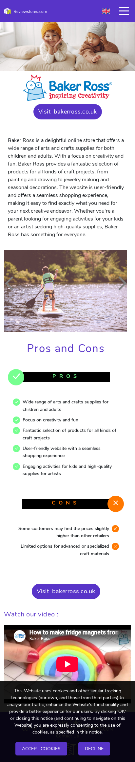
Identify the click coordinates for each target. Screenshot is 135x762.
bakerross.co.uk (75, 111)
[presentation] (12, 283)
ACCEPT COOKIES (41, 749)
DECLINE (94, 749)
